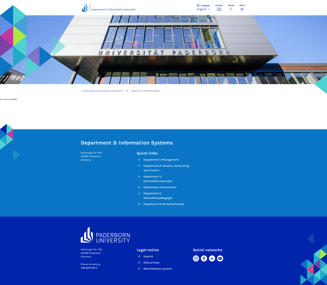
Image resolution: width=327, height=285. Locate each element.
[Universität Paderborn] (163, 235)
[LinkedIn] (212, 258)
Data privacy (151, 262)
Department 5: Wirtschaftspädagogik (157, 196)
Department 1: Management (161, 159)
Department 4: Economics (160, 187)
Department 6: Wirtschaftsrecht (163, 204)
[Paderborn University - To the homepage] (85, 8)
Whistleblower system (157, 268)
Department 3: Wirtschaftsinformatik (114, 9)
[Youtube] (220, 258)
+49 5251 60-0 (89, 267)
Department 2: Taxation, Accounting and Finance (166, 168)
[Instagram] (196, 258)
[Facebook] (204, 258)
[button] (205, 7)
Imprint (148, 256)
